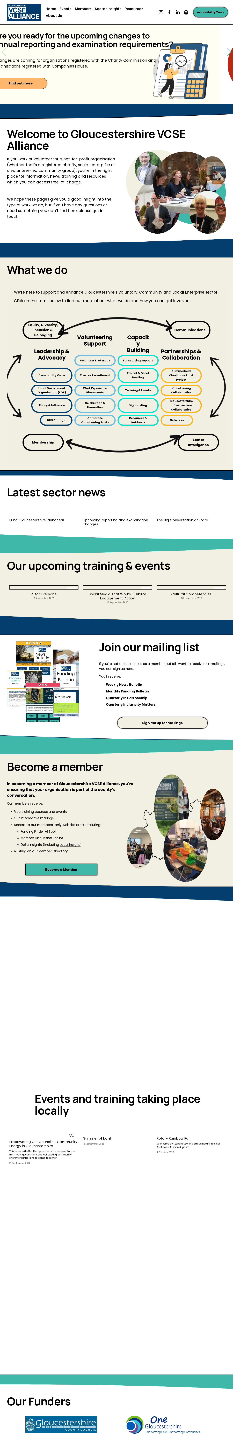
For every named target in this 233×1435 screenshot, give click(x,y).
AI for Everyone (44, 594)
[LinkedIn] (177, 12)
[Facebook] (169, 12)
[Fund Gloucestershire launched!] (44, 513)
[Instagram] (161, 12)
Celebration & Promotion (95, 405)
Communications (189, 330)
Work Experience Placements (95, 390)
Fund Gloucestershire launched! (36, 520)
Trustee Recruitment (95, 375)
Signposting (138, 405)
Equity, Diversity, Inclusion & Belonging (43, 330)
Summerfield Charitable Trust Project (181, 375)
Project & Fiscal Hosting (138, 375)
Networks (177, 420)
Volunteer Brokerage (95, 360)
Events (65, 8)
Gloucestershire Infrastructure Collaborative (181, 405)
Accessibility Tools (210, 12)
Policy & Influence (52, 405)
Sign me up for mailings (162, 723)
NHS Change (56, 420)
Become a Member (61, 869)
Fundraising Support (138, 360)
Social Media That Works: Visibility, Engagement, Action (118, 596)
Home (51, 8)
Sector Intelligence (198, 442)
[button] (229, 52)
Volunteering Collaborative (181, 390)
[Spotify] (186, 12)
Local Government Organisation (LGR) (52, 390)
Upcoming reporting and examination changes (115, 522)
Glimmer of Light (97, 1138)
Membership (43, 442)
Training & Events (138, 390)
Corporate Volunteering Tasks (95, 420)
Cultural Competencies (191, 594)
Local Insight (70, 844)
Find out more (34, 83)
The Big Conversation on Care (182, 520)
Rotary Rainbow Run (174, 1138)
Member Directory (53, 851)
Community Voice (52, 375)
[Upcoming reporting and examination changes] (117, 513)
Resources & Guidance (138, 420)
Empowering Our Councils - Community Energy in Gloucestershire (43, 1143)
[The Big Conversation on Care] (191, 513)
